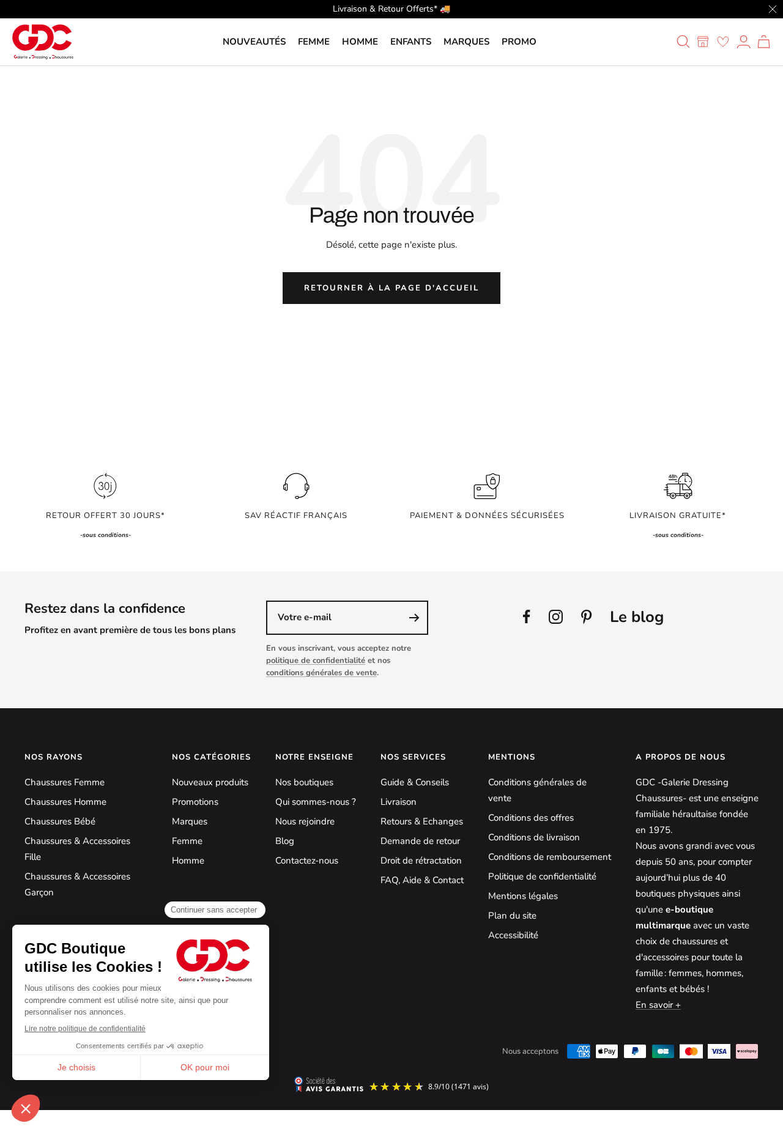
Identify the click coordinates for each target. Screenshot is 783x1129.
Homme (360, 41)
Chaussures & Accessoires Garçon (77, 884)
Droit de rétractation (421, 860)
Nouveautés (254, 41)
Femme (314, 41)
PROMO (519, 41)
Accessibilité (513, 935)
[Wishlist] (723, 41)
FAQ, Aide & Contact (422, 880)
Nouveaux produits (210, 782)
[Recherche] (683, 41)
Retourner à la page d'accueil (391, 288)
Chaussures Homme (65, 802)
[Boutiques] (703, 41)
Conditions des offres (531, 818)
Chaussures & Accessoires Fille (77, 849)
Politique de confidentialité (542, 876)
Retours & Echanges (421, 821)
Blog (284, 841)
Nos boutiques (304, 782)
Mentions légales (523, 896)
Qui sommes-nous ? (315, 802)
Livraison (398, 802)
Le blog (637, 616)
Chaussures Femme (64, 782)
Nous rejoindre (305, 821)
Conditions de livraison (534, 837)
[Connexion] (744, 41)
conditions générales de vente (321, 672)
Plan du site (512, 915)
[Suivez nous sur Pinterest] (586, 617)
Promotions (195, 802)
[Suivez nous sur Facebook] (526, 617)
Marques (466, 41)
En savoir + (658, 1005)
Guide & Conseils (414, 782)
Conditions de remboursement (549, 857)
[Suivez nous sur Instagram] (556, 617)
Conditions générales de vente (537, 790)
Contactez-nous (306, 860)
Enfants (410, 41)
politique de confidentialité (315, 660)
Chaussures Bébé (59, 821)
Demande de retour (420, 841)
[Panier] (764, 41)
